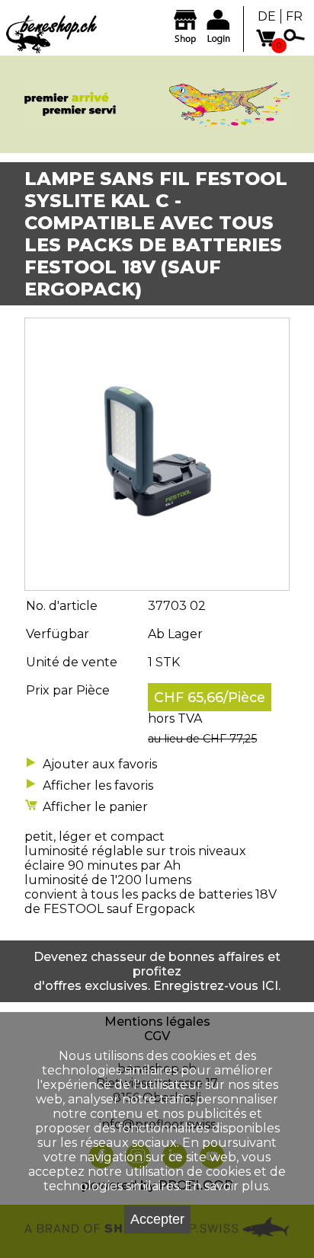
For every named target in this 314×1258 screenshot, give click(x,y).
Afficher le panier (95, 807)
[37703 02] (157, 583)
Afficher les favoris (98, 785)
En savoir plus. (227, 1186)
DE (267, 16)
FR (294, 16)
